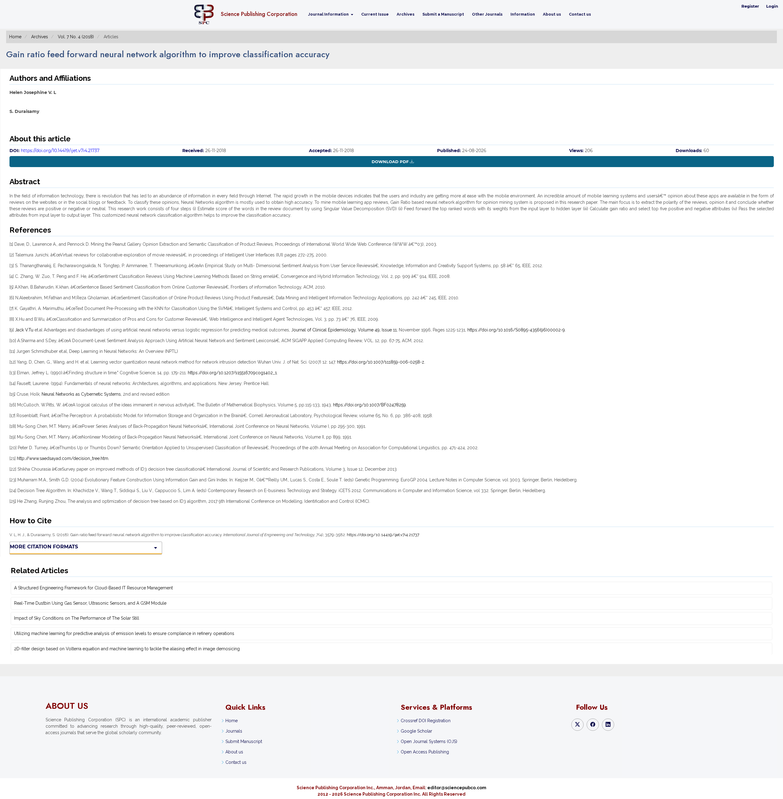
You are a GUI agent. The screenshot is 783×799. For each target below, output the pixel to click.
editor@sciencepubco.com (456, 787)
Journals (233, 731)
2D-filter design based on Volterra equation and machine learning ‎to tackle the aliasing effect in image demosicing (127, 648)
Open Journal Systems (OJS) (429, 741)
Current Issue (375, 14)
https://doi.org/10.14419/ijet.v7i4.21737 (60, 150)
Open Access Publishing (425, 752)
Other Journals (487, 14)
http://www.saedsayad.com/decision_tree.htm (62, 458)
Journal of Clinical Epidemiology (323, 329)
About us (552, 14)
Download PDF (390, 161)
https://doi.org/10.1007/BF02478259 (369, 404)
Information (522, 14)
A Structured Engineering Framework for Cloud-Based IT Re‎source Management (93, 587)
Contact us (580, 14)
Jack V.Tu (24, 329)
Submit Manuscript (243, 741)
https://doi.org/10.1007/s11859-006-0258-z (380, 362)
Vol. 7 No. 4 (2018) (76, 36)
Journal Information (329, 14)
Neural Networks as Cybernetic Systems (81, 394)
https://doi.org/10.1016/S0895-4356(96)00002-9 (516, 329)
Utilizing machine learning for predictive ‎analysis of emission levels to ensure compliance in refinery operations (124, 633)
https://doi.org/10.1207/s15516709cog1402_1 (232, 372)
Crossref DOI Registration (426, 721)
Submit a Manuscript (443, 14)
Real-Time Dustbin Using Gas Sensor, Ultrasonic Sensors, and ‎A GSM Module (90, 603)
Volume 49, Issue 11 (377, 329)
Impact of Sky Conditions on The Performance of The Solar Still (76, 618)
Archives (405, 14)
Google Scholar (416, 731)
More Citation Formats (44, 547)
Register (750, 6)
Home (15, 36)
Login (772, 6)
